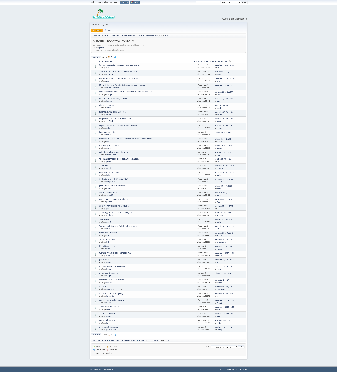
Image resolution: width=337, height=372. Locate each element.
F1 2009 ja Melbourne (108, 246)
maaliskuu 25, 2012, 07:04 (224, 166)
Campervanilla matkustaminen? (112, 300)
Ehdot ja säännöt (231, 369)
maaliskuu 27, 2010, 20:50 (224, 246)
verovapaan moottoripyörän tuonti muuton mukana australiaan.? (125, 92)
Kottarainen (221, 242)
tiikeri (108, 228)
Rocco (108, 269)
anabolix (220, 276)
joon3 (219, 108)
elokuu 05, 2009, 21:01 (223, 280)
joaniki (108, 161)
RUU (218, 202)
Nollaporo (110, 94)
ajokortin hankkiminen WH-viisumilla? (114, 206)
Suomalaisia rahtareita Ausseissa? (112, 112)
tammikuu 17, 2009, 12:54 (224, 307)
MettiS (108, 168)
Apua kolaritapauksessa (108, 327)
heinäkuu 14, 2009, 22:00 (224, 287)
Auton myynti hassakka (108, 273)
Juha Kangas (104, 259)
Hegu (108, 275)
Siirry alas (96, 57)
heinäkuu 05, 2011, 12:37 (224, 206)
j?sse (108, 208)
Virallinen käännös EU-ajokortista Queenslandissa (119, 159)
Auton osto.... (104, 286)
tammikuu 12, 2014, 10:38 (224, 85)
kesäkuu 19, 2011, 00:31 (223, 213)
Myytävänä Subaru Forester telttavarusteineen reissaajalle (123, 85)
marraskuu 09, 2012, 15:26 (224, 105)
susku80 (109, 195)
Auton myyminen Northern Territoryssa (115, 212)
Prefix (108, 114)
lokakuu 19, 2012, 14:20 (223, 132)
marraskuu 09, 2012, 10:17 (224, 119)
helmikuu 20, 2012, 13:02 (224, 179)
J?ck (107, 242)
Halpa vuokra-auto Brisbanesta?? (112, 266)
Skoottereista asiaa (107, 239)
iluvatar (109, 148)
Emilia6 (219, 323)
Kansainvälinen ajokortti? (109, 320)
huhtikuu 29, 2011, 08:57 (224, 219)
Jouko (167, 36)
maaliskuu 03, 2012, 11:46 (224, 172)
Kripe (108, 323)
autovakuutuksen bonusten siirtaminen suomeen (119, 78)
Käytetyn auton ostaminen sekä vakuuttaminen (118, 125)
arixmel (109, 289)
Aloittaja (108, 61)
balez (108, 175)
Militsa (108, 141)
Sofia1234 (110, 108)
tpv (107, 67)
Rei (218, 162)
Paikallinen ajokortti (107, 132)
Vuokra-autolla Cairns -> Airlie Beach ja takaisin (118, 226)
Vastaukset (197, 61)
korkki (108, 188)
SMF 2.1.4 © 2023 (95, 369)
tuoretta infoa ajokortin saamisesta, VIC (115, 253)
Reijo (108, 249)
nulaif (108, 128)
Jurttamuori (111, 329)
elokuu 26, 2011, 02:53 (223, 193)
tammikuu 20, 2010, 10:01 (224, 253)
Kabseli (219, 74)
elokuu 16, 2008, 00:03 (223, 320)
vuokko (219, 115)
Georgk (219, 330)
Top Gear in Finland (107, 313)
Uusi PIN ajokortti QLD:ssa (109, 145)
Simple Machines (107, 369)
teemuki (109, 282)
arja (107, 81)
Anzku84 (109, 215)
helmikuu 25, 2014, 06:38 (224, 72)
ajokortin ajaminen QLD (108, 105)
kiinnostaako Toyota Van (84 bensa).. (113, 98)
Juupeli (109, 202)
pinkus (219, 256)
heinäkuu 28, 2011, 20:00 (224, 199)
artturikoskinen (112, 87)
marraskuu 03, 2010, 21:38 (224, 226)
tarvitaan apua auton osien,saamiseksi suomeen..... (119, 65)
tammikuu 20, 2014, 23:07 (224, 78)
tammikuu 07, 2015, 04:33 (224, 65)
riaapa (219, 249)
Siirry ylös (96, 335)
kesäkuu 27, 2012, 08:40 (223, 159)
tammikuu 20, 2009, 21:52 (224, 300)
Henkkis (109, 74)
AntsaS (109, 303)
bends (108, 134)
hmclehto (220, 168)
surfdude (110, 121)
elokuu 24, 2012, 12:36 (223, 152)
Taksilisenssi (104, 219)
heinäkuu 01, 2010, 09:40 (224, 233)
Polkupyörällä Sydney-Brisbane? (112, 280)
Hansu (219, 235)
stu (107, 235)
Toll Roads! (103, 165)
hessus (109, 101)
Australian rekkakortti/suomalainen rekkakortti (118, 71)
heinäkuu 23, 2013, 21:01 (224, 92)
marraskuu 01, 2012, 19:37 (224, 125)
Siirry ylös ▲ (243, 369)
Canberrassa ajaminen (108, 233)
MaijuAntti (110, 181)
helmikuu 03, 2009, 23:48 (224, 293)
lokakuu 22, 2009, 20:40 (223, 273)
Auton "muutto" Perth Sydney (111, 293)
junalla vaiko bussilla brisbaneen (112, 186)
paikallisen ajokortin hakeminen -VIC (113, 152)
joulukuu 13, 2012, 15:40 (224, 99)
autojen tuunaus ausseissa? (110, 192)
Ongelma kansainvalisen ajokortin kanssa (115, 118)
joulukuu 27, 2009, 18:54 (224, 266)
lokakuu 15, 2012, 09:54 (223, 139)
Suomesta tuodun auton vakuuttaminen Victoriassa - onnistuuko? (125, 139)
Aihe (101, 61)
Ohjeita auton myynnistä (109, 172)
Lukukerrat (209, 61)
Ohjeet (222, 369)
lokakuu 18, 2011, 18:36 (223, 186)
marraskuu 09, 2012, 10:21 (224, 112)
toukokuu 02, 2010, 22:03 (224, 240)
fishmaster (221, 289)
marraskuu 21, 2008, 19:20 (224, 314)
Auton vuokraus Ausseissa (109, 307)
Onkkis (219, 94)
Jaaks (219, 222)
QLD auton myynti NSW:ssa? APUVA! (113, 179)
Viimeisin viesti (221, 61)
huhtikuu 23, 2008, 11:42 (224, 327)
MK (218, 135)
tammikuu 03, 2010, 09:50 (224, 260)
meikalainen (111, 155)
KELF (218, 262)
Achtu (219, 310)
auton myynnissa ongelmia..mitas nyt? (114, 199)
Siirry (208, 347)
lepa (108, 309)
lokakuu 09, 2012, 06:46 (223, 146)
